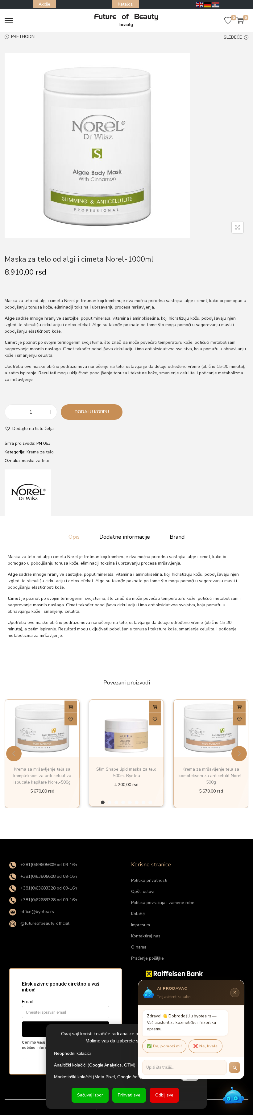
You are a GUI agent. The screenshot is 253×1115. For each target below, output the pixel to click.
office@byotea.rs (36, 912)
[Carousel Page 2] (109, 802)
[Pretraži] (234, 1067)
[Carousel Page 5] (130, 802)
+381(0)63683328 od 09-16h (48, 888)
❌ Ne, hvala (205, 1046)
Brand (177, 537)
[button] (29, 428)
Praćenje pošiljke (147, 958)
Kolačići (138, 914)
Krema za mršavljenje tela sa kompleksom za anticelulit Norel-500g (210, 775)
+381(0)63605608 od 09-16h (48, 876)
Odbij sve (164, 1095)
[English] (200, 4)
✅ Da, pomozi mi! (164, 1046)
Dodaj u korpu (92, 412)
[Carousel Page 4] (123, 802)
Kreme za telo (40, 452)
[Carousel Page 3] (116, 802)
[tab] (74, 536)
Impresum (140, 925)
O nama (139, 947)
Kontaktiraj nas (145, 936)
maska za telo (35, 461)
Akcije (44, 4)
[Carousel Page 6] (137, 802)
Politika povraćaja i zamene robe (162, 903)
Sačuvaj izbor (90, 1095)
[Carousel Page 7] (143, 802)
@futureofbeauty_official (44, 923)
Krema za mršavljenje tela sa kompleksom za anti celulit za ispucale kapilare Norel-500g (42, 775)
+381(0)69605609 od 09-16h (48, 865)
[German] (208, 4)
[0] (228, 20)
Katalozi (126, 4)
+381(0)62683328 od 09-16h (48, 900)
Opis (74, 537)
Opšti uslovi (142, 891)
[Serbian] (216, 4)
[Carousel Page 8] (150, 802)
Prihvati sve (129, 1095)
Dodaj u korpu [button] (70, 708)
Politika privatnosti (149, 880)
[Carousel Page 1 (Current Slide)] (103, 802)
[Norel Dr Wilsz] (28, 492)
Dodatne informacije (124, 537)
